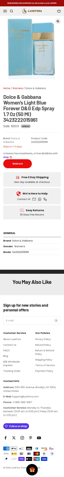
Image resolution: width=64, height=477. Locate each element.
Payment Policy (44, 371)
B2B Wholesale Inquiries (11, 363)
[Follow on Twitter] (14, 438)
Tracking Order (11, 371)
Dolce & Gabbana (35, 88)
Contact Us (9, 345)
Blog (5, 356)
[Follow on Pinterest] (30, 438)
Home (6, 88)
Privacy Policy (43, 339)
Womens (17, 88)
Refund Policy (43, 345)
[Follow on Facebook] (5, 438)
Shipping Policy (43, 359)
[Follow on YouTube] (39, 438)
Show (32, 469)
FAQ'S (6, 350)
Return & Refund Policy (44, 352)
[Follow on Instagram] (22, 438)
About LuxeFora (12, 339)
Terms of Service (45, 365)
